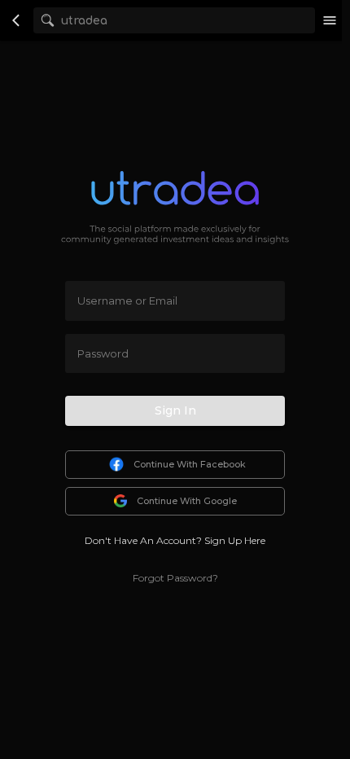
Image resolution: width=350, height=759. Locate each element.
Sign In (175, 410)
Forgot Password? (175, 578)
